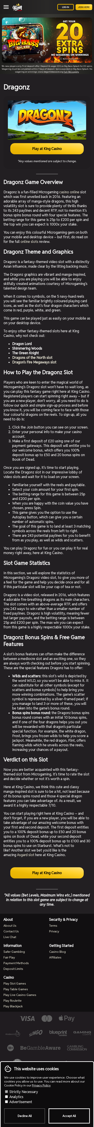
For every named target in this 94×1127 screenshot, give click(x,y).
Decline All (25, 1116)
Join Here (84, 7)
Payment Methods (16, 963)
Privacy (54, 931)
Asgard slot (25, 855)
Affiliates (55, 957)
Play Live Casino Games (19, 995)
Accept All (69, 1116)
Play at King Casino (47, 148)
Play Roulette (12, 1001)
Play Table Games (15, 989)
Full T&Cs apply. (71, 71)
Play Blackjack (13, 1006)
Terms (53, 926)
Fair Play (9, 957)
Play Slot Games (14, 983)
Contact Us (11, 931)
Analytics (16, 1097)
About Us (9, 926)
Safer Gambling (14, 952)
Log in (65, 7)
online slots (29, 241)
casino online (69, 192)
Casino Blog (57, 952)
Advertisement (20, 1102)
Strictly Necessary (23, 1092)
